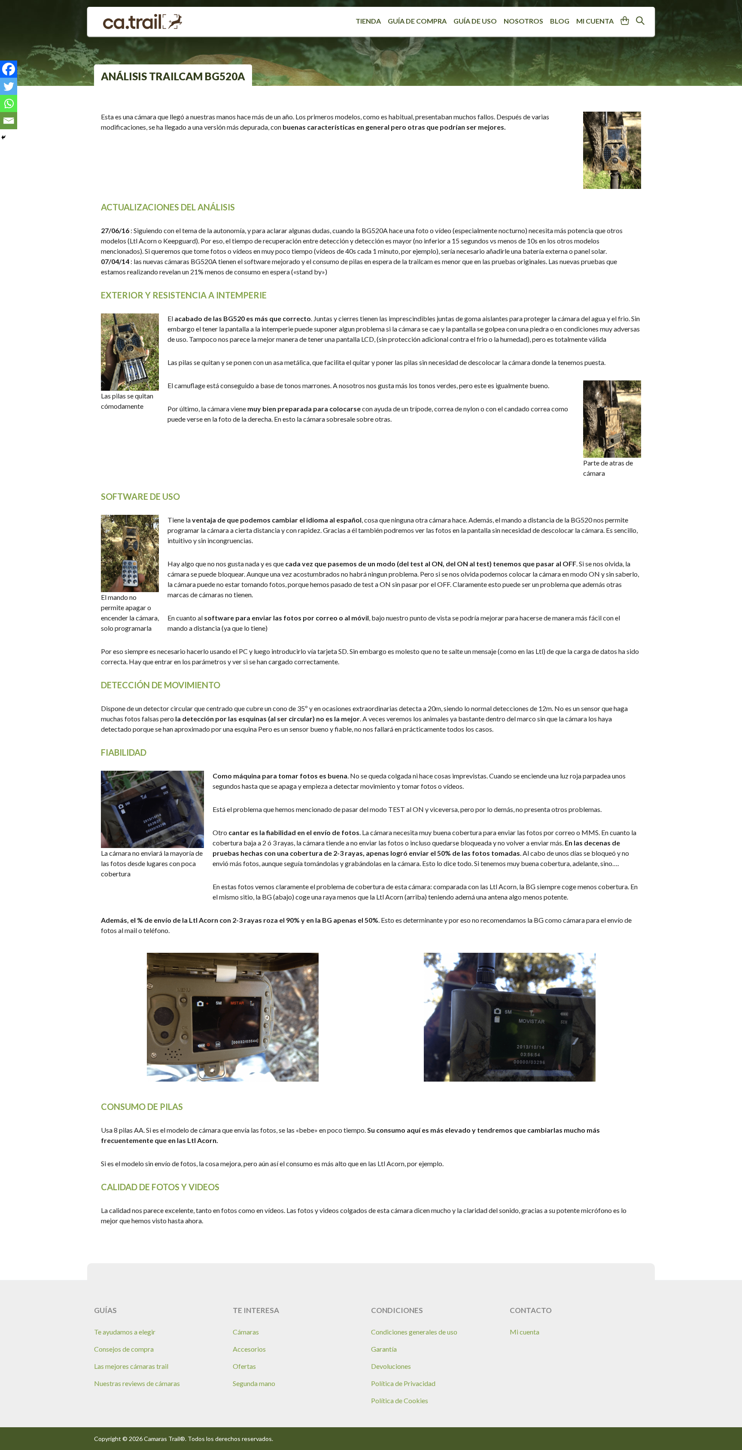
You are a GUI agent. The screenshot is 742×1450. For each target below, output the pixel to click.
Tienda (368, 21)
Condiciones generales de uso (414, 1332)
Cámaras (246, 1332)
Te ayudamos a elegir (124, 1332)
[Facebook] (8, 69)
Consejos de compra (124, 1349)
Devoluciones (391, 1366)
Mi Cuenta (595, 21)
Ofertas (244, 1366)
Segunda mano (254, 1383)
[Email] (8, 120)
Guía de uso (475, 21)
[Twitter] (8, 86)
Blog (559, 21)
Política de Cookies (399, 1400)
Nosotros (523, 21)
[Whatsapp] (8, 103)
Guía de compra (417, 21)
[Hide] (3, 137)
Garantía (384, 1349)
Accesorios (249, 1349)
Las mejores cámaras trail (131, 1366)
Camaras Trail (142, 21)
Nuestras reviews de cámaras (137, 1383)
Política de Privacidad (403, 1383)
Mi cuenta (524, 1332)
